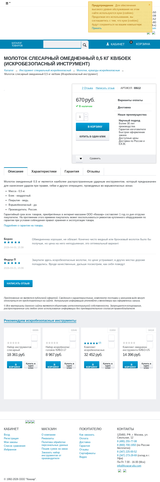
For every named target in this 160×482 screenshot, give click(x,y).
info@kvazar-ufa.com (129, 465)
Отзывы (84, 449)
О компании (48, 434)
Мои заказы (11, 442)
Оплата (83, 438)
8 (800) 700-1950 (126, 445)
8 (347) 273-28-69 (127, 455)
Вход (7, 434)
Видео (83, 456)
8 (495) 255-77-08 (127, 441)
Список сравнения (14, 445)
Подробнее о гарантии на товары (23, 225)
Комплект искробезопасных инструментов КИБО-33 (98, 350)
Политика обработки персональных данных (55, 443)
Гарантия (84, 445)
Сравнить (95, 158)
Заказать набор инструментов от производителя (51, 455)
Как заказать (86, 434)
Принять (97, 28)
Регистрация (11, 438)
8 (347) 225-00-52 (127, 451)
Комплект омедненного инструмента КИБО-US (136, 348)
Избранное (10, 449)
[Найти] (85, 45)
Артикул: (127, 88)
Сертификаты (87, 453)
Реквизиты (48, 438)
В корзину (95, 126)
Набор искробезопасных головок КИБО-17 (60, 348)
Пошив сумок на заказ (55, 448)
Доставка (84, 442)
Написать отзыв (105, 88)
